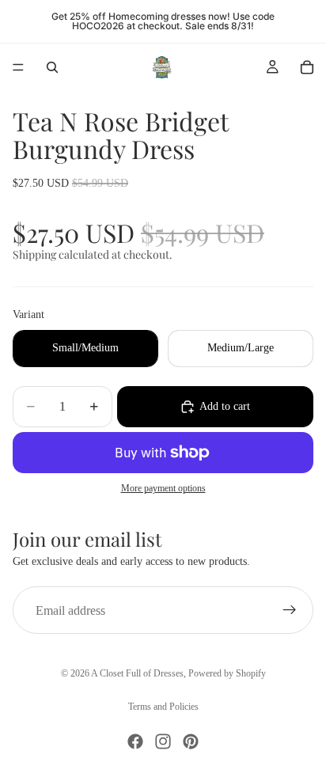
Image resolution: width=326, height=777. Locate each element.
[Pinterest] (190, 741)
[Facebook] (135, 741)
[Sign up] (289, 610)
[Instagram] (163, 741)
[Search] (52, 67)
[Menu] (18, 67)
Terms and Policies (163, 706)
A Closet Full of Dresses (137, 673)
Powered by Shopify (227, 673)
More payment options (163, 488)
